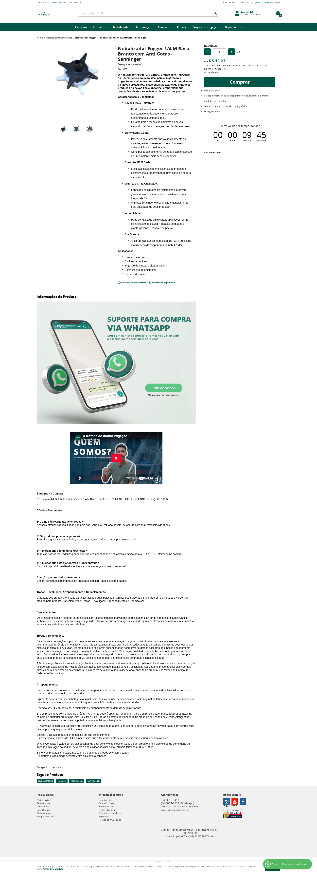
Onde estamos (44, 813)
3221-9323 (267, 2)
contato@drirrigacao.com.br (175, 809)
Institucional (45, 795)
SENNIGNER (94, 780)
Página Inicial (43, 799)
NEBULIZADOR (45, 780)
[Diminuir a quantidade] (207, 51)
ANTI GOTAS (77, 780)
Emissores (99, 27)
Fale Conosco (75, 2)
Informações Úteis (111, 795)
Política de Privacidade (110, 819)
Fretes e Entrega (107, 809)
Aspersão (81, 27)
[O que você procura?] (215, 13)
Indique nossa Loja (46, 816)
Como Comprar (106, 803)
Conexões (164, 27)
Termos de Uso (106, 806)
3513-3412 (245, 2)
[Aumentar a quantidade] (231, 51)
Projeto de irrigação (205, 27)
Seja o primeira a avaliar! (129, 64)
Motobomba (121, 27)
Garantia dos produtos (110, 813)
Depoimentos (234, 27)
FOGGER (62, 780)
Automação (143, 27)
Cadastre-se (255, 14)
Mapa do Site (43, 806)
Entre (243, 14)
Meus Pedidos (58, 2)
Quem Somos (43, 2)
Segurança (104, 816)
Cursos (181, 27)
